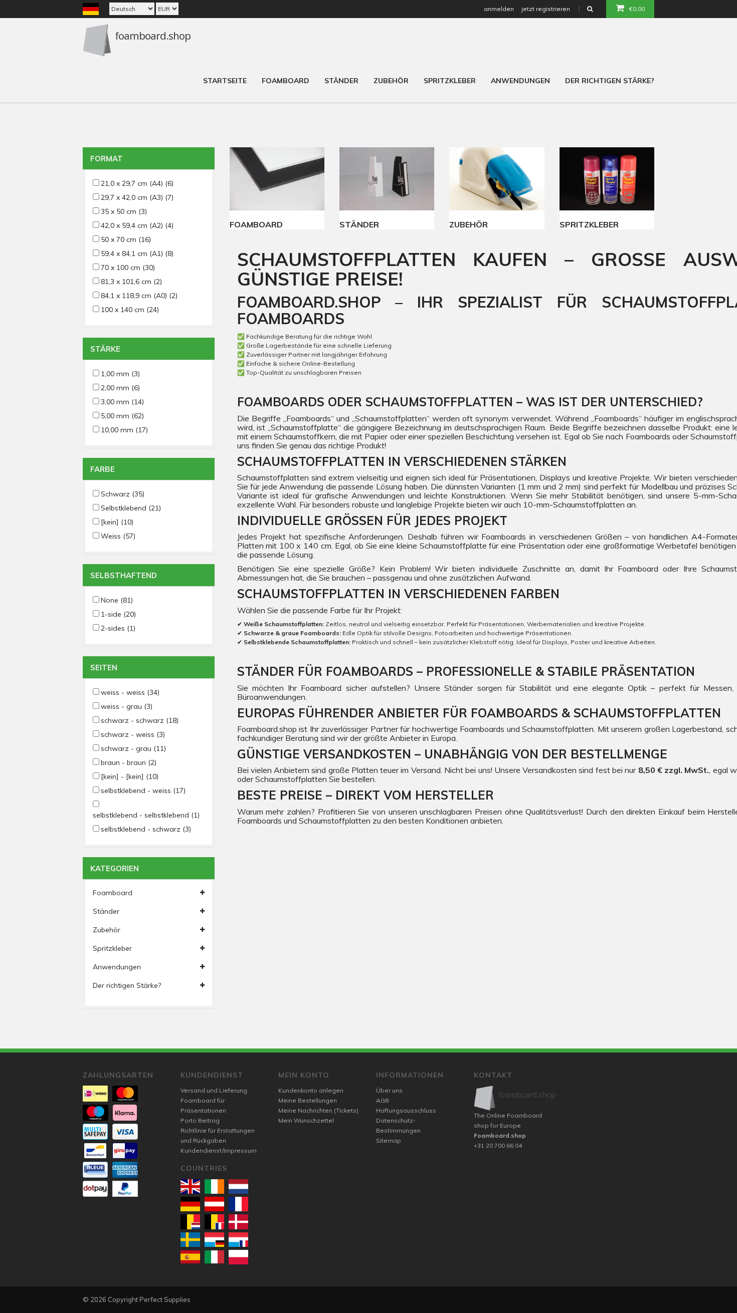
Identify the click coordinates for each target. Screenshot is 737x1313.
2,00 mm (120, 387)
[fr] (238, 1204)
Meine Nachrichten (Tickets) (318, 1110)
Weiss (118, 536)
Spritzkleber (450, 80)
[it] (214, 1256)
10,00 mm (124, 429)
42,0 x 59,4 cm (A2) (137, 225)
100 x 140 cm (130, 309)
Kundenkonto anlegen (310, 1090)
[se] (190, 1239)
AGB (382, 1100)
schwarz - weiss (133, 734)
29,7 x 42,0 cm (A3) (137, 197)
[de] (190, 1204)
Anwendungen (520, 80)
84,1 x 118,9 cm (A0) (139, 295)
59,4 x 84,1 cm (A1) (137, 253)
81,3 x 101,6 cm (131, 281)
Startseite (225, 80)
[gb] (190, 1186)
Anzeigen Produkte (277, 179)
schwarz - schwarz (139, 720)
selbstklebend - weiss (143, 790)
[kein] (117, 522)
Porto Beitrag (200, 1120)
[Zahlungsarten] (95, 1094)
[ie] (214, 1186)
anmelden (499, 9)
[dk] (238, 1221)
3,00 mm (122, 401)
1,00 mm (120, 373)
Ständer (341, 80)
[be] (190, 1221)
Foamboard (285, 80)
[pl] (238, 1257)
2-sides (118, 628)
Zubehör (391, 80)
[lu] (214, 1239)
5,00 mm (122, 415)
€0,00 (637, 9)
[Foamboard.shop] (515, 1098)
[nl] (238, 1186)
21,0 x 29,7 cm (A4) (137, 183)
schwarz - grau (133, 748)
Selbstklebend (131, 507)
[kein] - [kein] (129, 776)
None (117, 600)
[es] (190, 1256)
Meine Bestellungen (307, 1100)
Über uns (389, 1090)
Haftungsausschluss (406, 1110)
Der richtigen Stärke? (609, 80)
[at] (214, 1204)
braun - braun (128, 762)
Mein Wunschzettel (306, 1120)
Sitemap (388, 1140)
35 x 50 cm (124, 211)
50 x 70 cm (126, 239)
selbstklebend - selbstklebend (146, 815)
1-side (118, 614)
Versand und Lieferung (213, 1090)
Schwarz (122, 493)
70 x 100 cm (128, 267)
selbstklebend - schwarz (146, 829)
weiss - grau (126, 706)
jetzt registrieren (545, 9)
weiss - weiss (130, 692)
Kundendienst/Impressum (218, 1150)
